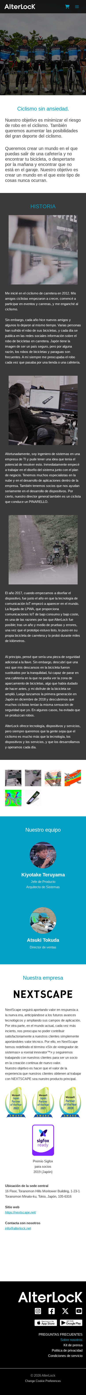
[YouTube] (78, 1311)
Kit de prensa (73, 1345)
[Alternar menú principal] (77, 7)
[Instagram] (37, 1311)
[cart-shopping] (67, 6)
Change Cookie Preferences (43, 1381)
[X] (65, 1311)
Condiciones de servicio (65, 1356)
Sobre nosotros (71, 1340)
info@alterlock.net (18, 1228)
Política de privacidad (67, 1350)
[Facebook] (51, 1311)
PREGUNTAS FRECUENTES (60, 1334)
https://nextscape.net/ (20, 1212)
